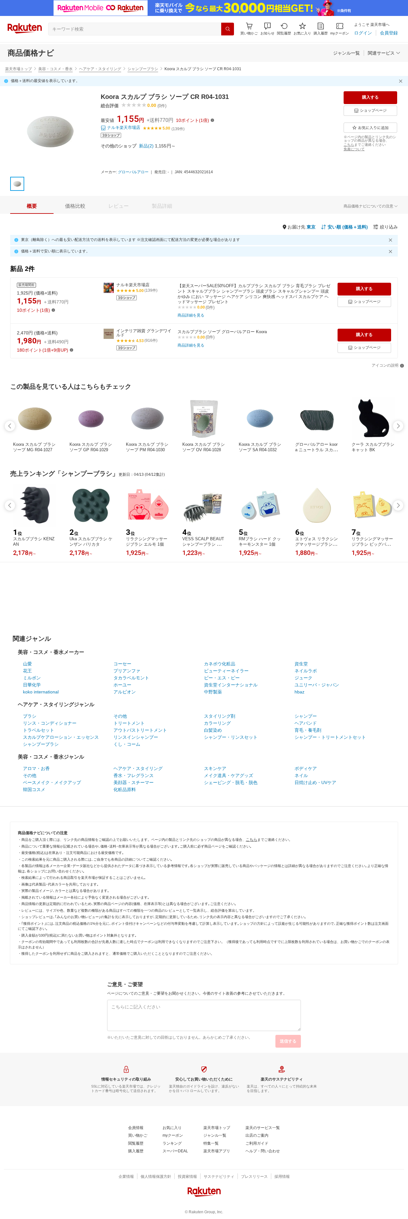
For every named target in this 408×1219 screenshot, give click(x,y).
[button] (267, 28)
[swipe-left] (10, 426)
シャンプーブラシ (142, 69)
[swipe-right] (398, 426)
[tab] (32, 206)
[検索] (227, 29)
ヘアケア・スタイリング (100, 69)
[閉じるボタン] (401, 81)
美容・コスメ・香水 (55, 69)
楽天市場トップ (18, 69)
